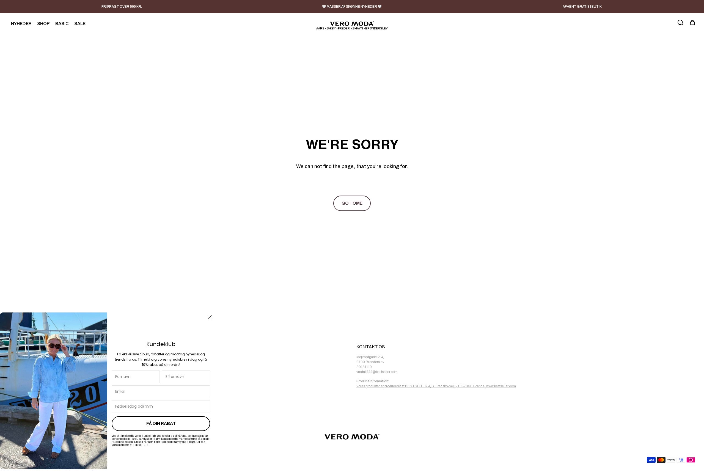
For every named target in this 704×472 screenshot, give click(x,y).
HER (144, 444)
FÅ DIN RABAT (161, 423)
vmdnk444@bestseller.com (377, 372)
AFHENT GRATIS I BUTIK (582, 7)
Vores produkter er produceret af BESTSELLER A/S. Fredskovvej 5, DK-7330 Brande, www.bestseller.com (436, 386)
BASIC (62, 23)
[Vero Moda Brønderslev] (352, 23)
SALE (80, 23)
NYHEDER (21, 23)
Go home (352, 203)
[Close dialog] (210, 317)
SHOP (43, 23)
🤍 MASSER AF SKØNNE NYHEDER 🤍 (352, 7)
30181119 (364, 367)
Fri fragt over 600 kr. (121, 7)
